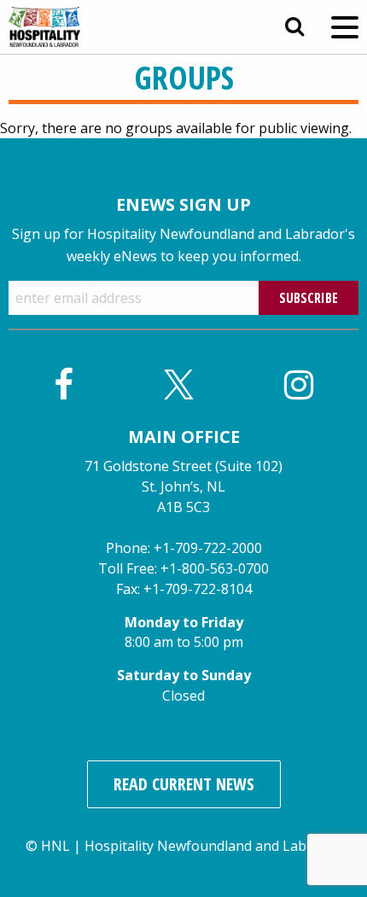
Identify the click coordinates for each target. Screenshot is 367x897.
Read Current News (184, 783)
